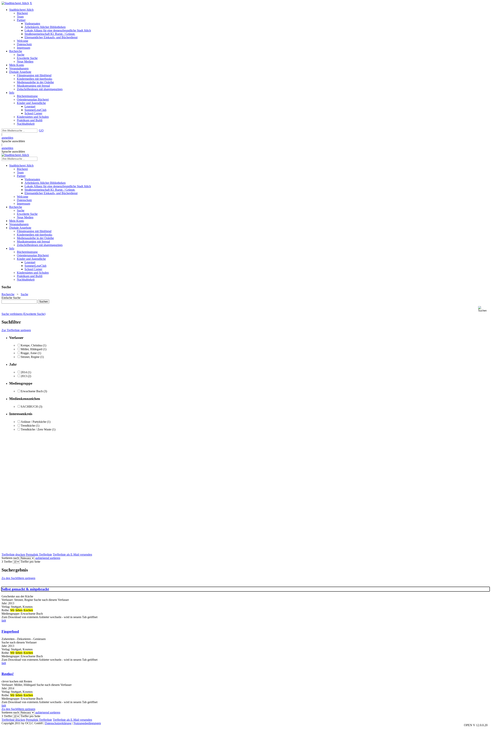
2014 (24, 372)
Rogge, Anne (29, 353)
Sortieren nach (10, 558)
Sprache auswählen (13, 141)
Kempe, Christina (31, 345)
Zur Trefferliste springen (16, 330)
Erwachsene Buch (32, 391)
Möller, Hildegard (31, 349)
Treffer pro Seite (30, 561)
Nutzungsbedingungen (87, 723)
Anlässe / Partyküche (33, 421)
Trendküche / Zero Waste (36, 429)
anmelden (7, 137)
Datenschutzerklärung (58, 723)
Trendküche (28, 425)
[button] (483, 309)
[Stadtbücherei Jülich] (15, 3)
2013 (24, 376)
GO (41, 130)
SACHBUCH (29, 406)
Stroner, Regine (30, 356)
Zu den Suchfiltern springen (18, 578)
